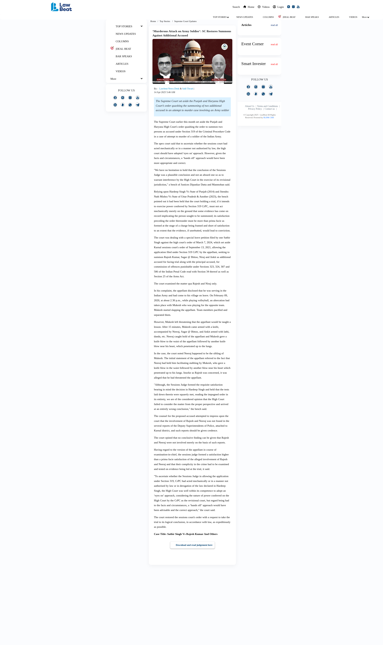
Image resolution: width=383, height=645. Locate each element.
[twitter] (289, 7)
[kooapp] (123, 105)
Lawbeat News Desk (169, 88)
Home (153, 21)
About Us (249, 106)
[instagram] (294, 7)
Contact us (270, 109)
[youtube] (298, 7)
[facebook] (115, 98)
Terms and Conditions (267, 106)
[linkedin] (115, 105)
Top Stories (165, 21)
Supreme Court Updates (185, 21)
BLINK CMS (268, 117)
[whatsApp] (130, 105)
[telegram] (138, 105)
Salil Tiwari (188, 88)
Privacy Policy (255, 109)
